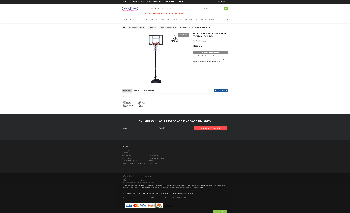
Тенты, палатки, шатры (156, 150)
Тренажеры (125, 152)
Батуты (151, 152)
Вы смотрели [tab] (148, 91)
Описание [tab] (126, 91)
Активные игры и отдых (156, 158)
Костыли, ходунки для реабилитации (133, 163)
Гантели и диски (127, 158)
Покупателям (153, 163)
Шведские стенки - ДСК (156, 155)
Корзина (222, 1)
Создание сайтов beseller (220, 211)
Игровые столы (126, 155)
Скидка (151, 160)
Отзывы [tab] (137, 91)
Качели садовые (127, 150)
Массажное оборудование (130, 160)
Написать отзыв (221, 90)
